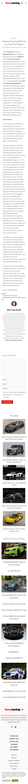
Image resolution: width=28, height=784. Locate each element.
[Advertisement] (14, 21)
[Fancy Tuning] (14, 3)
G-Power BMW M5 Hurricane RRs (14, 604)
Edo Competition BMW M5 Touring (14, 610)
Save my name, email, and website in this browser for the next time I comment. (14, 394)
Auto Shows (14, 750)
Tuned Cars (14, 736)
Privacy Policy (14, 766)
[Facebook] (12, 727)
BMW (15, 38)
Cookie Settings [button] (6, 780)
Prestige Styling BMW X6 (14, 658)
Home (12, 38)
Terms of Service (14, 763)
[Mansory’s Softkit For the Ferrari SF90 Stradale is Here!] (14, 519)
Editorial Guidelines (14, 760)
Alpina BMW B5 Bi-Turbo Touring (14, 691)
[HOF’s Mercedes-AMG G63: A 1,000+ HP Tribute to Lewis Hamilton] (14, 450)
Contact (14, 769)
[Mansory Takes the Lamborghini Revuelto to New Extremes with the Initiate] (14, 427)
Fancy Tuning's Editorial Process (13, 340)
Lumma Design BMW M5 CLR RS (14, 697)
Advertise (14, 757)
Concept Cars (14, 739)
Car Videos (14, 747)
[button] (26, 3)
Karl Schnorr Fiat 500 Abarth (10, 295)
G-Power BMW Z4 (14, 571)
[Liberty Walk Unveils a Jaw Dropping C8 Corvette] (14, 473)
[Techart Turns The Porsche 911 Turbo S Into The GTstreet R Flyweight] (14, 496)
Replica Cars (14, 741)
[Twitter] (15, 727)
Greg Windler (7, 47)
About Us (14, 755)
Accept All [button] (15, 780)
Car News (14, 744)
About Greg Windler (14, 310)
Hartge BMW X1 (14, 652)
